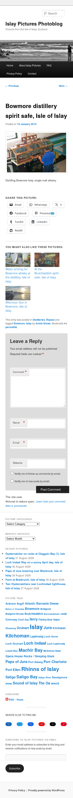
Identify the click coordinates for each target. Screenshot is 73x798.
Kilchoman (17, 635)
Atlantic (30, 603)
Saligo (10, 676)
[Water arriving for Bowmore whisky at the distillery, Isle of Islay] (17, 260)
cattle (63, 614)
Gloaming (10, 628)
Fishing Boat (45, 619)
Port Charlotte (55, 661)
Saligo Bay (27, 677)
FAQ (49, 65)
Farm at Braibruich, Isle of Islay (25, 579)
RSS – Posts (15, 699)
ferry (34, 619)
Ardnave (10, 603)
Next (63, 86)
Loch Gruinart (14, 643)
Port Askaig (35, 662)
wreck (55, 683)
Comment (20, 372)
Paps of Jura (16, 661)
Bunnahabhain (52, 613)
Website (17, 463)
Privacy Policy (14, 73)
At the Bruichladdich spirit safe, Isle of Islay (46, 273)
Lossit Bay (11, 651)
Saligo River (44, 677)
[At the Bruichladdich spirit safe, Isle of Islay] (46, 260)
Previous (12, 86)
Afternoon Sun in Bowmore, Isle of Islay (16, 306)
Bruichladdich (34, 614)
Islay (29, 323)
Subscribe (14, 768)
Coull (21, 619)
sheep (8, 683)
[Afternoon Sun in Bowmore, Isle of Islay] (17, 293)
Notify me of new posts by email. (32, 481)
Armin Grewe (43, 323)
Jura (48, 627)
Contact (32, 73)
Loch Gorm (51, 636)
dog (27, 619)
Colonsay (11, 619)
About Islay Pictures (30, 65)
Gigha (56, 619)
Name (19, 422)
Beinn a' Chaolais (14, 608)
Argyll (20, 603)
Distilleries (39, 319)
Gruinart (23, 628)
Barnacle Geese (47, 603)
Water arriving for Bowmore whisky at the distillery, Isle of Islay (17, 275)
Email (19, 442)
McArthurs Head (52, 650)
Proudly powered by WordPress (46, 790)
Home (9, 65)
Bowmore (19, 323)
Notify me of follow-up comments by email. (38, 473)
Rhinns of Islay (40, 669)
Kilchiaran (59, 628)
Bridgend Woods (14, 613)
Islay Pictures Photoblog (34, 23)
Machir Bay (31, 650)
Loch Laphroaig (56, 643)
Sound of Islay (25, 683)
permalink (11, 327)
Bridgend (45, 609)
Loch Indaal (35, 643)
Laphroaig (36, 636)
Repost (50, 319)
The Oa (44, 683)
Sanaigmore (59, 677)
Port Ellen (12, 669)
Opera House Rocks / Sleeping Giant (29, 656)
